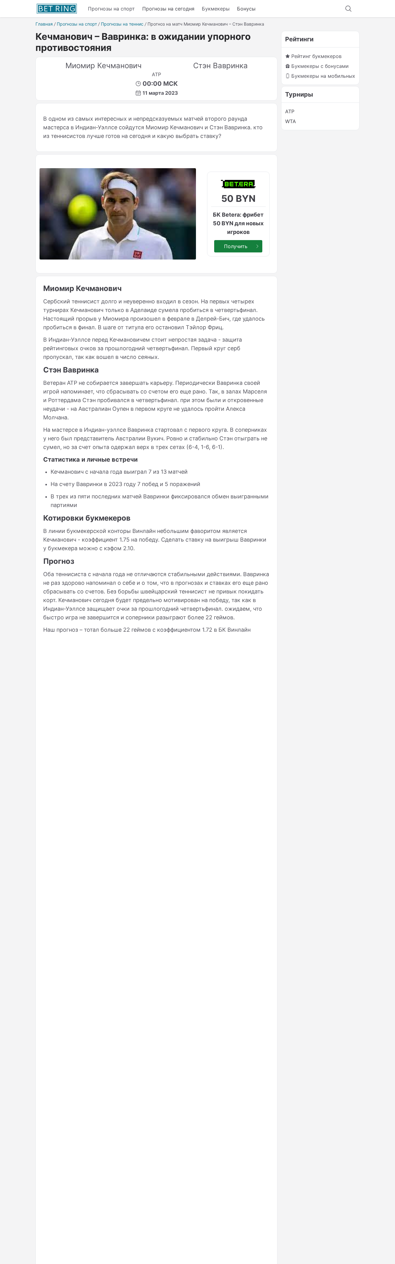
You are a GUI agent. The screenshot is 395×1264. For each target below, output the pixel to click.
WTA (290, 121)
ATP (289, 111)
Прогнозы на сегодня (168, 9)
